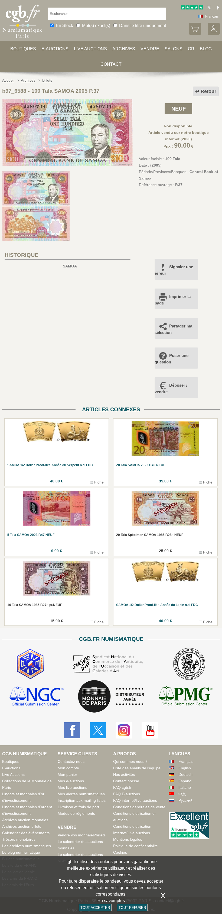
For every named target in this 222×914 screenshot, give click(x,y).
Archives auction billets (21, 826)
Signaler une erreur (174, 270)
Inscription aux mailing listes (82, 800)
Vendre (150, 49)
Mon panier (67, 774)
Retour (208, 91)
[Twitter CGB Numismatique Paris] (98, 730)
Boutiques (23, 49)
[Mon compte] (214, 34)
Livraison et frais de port (78, 807)
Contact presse (126, 781)
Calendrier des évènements (26, 833)
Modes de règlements (76, 813)
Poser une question (171, 358)
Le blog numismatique (21, 852)
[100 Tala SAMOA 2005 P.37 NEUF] (67, 165)
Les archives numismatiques (26, 846)
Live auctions (90, 49)
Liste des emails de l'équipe (137, 768)
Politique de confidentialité (135, 846)
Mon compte (68, 768)
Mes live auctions (72, 787)
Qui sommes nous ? (130, 761)
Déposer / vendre (171, 388)
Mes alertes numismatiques (81, 794)
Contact (111, 64)
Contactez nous (71, 761)
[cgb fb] (216, 8)
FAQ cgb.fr (122, 787)
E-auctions (54, 49)
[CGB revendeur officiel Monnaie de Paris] (111, 696)
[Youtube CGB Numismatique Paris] (150, 730)
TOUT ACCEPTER (95, 908)
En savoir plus (111, 900)
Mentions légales (127, 839)
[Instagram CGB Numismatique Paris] (124, 730)
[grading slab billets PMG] (185, 696)
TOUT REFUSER (132, 908)
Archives (123, 49)
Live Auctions (13, 774)
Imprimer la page (173, 299)
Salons (173, 49)
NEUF (178, 108)
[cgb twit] (208, 8)
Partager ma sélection (173, 329)
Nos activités (124, 774)
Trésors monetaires (18, 839)
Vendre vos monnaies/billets (82, 835)
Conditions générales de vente (139, 807)
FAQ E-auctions (126, 794)
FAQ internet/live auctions (135, 800)
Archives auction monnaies (25, 820)
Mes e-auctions (71, 781)
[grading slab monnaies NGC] (36, 697)
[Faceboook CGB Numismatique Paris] (72, 730)
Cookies (120, 852)
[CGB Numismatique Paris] (22, 39)
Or (191, 49)
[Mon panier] (195, 34)
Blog (206, 49)
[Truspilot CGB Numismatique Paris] (192, 8)
